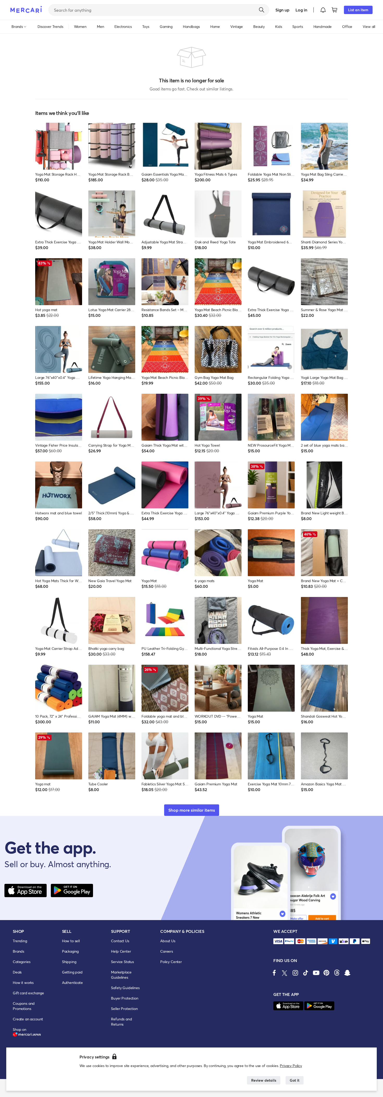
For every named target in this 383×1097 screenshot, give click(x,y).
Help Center (121, 951)
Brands (18, 951)
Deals (17, 972)
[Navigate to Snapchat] (347, 972)
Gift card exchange (28, 992)
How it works (23, 982)
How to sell (71, 940)
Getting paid (72, 972)
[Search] (261, 10)
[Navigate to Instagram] (295, 972)
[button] (323, 10)
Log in (301, 10)
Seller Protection (124, 1008)
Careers (166, 951)
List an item (358, 9)
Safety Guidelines (125, 987)
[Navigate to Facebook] (274, 972)
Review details (263, 1080)
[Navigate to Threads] (337, 972)
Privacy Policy (291, 1065)
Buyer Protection (124, 998)
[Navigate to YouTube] (316, 972)
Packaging (70, 951)
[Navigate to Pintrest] (326, 972)
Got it (294, 1080)
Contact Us (120, 940)
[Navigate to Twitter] (285, 972)
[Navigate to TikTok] (305, 972)
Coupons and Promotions (24, 1006)
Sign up (282, 10)
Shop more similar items (191, 810)
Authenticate (72, 982)
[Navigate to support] (278, 941)
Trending (20, 940)
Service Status (122, 961)
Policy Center (171, 961)
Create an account (28, 1018)
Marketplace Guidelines (121, 975)
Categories (21, 961)
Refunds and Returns (121, 1021)
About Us (167, 940)
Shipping (69, 961)
